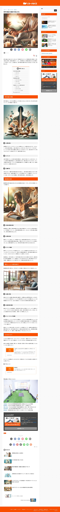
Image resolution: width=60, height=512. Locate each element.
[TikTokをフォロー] (21, 444)
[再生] (42, 66)
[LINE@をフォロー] (24, 444)
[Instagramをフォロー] (14, 444)
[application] (49, 63)
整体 (5, 433)
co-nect (26, 420)
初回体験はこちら (20, 428)
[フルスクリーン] (55, 66)
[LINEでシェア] (26, 49)
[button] (30, 49)
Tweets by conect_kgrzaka (47, 53)
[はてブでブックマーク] (19, 49)
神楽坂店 (5, 404)
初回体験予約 (41, 509)
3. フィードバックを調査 (19, 90)
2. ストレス (17, 74)
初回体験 (34, 422)
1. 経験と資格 (17, 86)
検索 (42, 8)
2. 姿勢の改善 (17, 81)
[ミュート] (53, 66)
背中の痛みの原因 (17, 71)
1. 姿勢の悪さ (17, 72)
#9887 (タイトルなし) (44, 510)
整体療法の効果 (16, 78)
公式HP (11, 509)
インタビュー (19, 509)
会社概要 (15, 509)
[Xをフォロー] (10, 444)
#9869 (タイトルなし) (37, 510)
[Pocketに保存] (22, 49)
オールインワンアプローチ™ (48, 84)
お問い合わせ (36, 509)
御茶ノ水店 (6, 407)
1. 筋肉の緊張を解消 (18, 79)
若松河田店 (6, 408)
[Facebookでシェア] (15, 49)
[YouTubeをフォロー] (17, 444)
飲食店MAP (23, 509)
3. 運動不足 (17, 76)
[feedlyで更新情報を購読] (27, 444)
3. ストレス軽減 (17, 83)
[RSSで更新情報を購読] (31, 444)
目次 (20, 68)
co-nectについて (17, 92)
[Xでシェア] (11, 49)
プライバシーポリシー (29, 509)
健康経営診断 (46, 509)
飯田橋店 (5, 405)
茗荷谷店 (5, 410)
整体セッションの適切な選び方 (19, 85)
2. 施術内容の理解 (18, 88)
